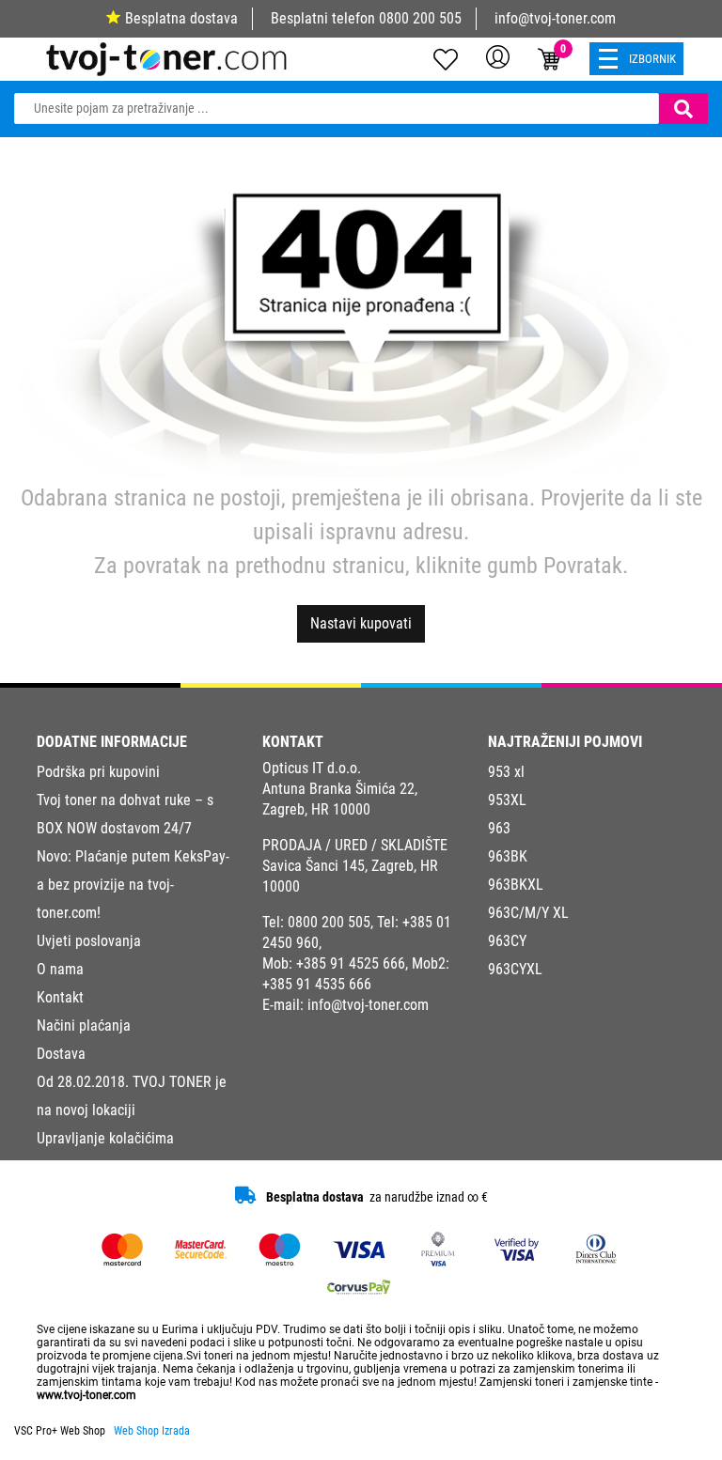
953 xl (506, 772)
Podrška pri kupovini (98, 772)
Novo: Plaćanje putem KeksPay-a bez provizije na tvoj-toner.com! (133, 884)
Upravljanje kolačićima (105, 1138)
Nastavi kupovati (361, 623)
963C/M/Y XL (528, 913)
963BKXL (515, 884)
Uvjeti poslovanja (89, 941)
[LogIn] (498, 56)
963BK (507, 856)
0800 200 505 (420, 18)
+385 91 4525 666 (350, 963)
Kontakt (60, 997)
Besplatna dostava (181, 18)
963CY (507, 941)
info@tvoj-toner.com (555, 18)
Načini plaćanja (84, 1025)
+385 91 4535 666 (316, 984)
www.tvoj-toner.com (86, 1395)
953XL (507, 800)
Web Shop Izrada (152, 1430)
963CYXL (515, 969)
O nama (60, 969)
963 (499, 828)
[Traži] (683, 108)
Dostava (61, 1054)
